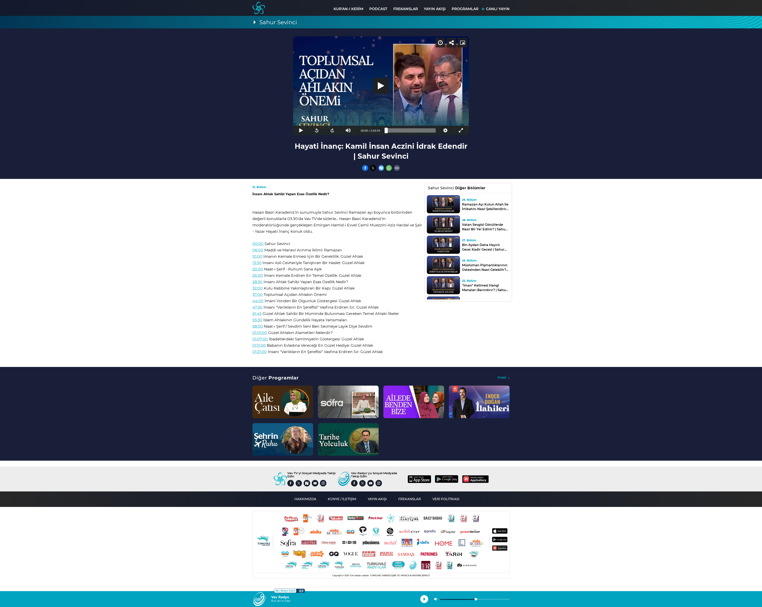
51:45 (257, 313)
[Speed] (440, 42)
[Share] (451, 42)
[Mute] (348, 130)
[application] (381, 85)
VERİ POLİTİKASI (445, 499)
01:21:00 (259, 351)
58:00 (257, 326)
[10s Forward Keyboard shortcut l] (332, 130)
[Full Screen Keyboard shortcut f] (461, 130)
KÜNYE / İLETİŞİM (342, 499)
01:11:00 (259, 345)
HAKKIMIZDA (305, 499)
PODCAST (378, 9)
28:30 (257, 282)
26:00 (257, 275)
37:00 (257, 294)
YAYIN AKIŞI (435, 9)
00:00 (258, 243)
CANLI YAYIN (498, 9)
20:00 (257, 269)
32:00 (257, 288)
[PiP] (462, 42)
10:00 (257, 256)
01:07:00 (260, 339)
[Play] (381, 86)
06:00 (257, 250)
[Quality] (445, 130)
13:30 (257, 263)
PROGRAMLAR (465, 9)
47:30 (257, 307)
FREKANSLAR (405, 9)
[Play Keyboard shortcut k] (301, 130)
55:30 (257, 320)
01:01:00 (259, 332)
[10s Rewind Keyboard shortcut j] (316, 130)
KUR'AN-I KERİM (348, 9)
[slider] (411, 130)
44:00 (258, 301)
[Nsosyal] (381, 168)
